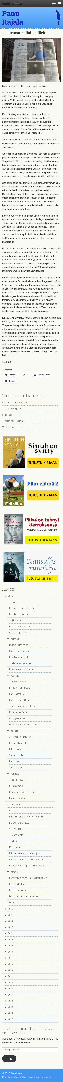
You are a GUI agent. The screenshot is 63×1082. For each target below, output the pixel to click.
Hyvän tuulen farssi (18, 712)
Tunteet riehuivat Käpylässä (22, 706)
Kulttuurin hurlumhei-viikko (14, 402)
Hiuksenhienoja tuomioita (21, 669)
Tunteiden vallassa (18, 681)
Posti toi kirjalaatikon (19, 700)
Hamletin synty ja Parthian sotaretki (26, 816)
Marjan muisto (16, 810)
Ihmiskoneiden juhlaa (12, 408)
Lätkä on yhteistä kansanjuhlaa (24, 724)
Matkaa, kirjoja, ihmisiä (12, 427)
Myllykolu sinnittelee (18, 645)
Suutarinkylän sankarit (19, 651)
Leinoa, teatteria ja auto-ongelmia (25, 896)
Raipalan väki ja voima (12, 421)
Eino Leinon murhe (18, 890)
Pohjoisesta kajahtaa (19, 798)
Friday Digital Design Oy (39, 1077)
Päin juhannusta (16, 694)
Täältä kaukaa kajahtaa (20, 663)
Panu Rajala (12, 17)
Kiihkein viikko (15, 749)
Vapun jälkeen (15, 767)
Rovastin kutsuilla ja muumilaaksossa (26, 865)
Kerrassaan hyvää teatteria (22, 792)
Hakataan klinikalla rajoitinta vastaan (26, 859)
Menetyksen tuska (18, 718)
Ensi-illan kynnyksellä (19, 657)
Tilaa (9, 1058)
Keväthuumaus (16, 786)
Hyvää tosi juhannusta (19, 687)
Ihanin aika (14, 761)
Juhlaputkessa (16, 779)
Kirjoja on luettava (17, 884)
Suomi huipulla (16, 755)
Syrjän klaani (8, 414)
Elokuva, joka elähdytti (19, 822)
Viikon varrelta (16, 828)
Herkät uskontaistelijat (19, 743)
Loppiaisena (15, 902)
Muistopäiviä (15, 847)
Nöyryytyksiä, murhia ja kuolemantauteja (28, 878)
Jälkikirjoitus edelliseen (20, 736)
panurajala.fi (12, 3)
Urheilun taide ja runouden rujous (24, 853)
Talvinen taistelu (17, 835)
